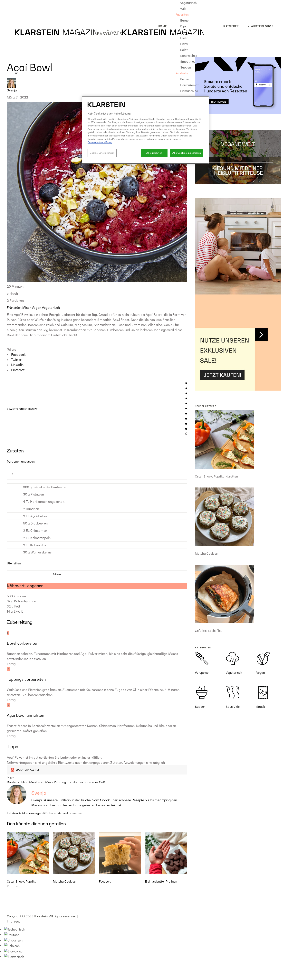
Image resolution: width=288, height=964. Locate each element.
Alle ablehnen (154, 153)
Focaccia (105, 881)
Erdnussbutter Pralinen (161, 881)
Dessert (15, 15)
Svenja (12, 90)
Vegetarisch (51, 308)
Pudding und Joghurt (69, 782)
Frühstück (14, 308)
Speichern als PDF (27, 769)
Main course (19, 9)
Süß (102, 782)
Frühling (22, 782)
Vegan (37, 308)
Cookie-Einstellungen (102, 153)
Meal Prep (37, 782)
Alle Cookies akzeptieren (186, 153)
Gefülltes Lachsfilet (208, 630)
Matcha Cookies (64, 881)
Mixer (27, 308)
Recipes (13, 3)
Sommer (92, 782)
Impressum (15, 921)
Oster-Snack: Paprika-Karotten (216, 476)
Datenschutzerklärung (100, 142)
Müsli (49, 782)
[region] (145, 130)
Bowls (11, 782)
